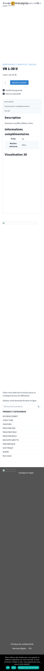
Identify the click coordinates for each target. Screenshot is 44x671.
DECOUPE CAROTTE (11, 440)
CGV (30, 648)
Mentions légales (19, 648)
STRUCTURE (8, 420)
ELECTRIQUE (8, 448)
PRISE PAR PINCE (10, 432)
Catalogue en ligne (26, 473)
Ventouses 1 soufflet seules (19, 64)
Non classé (7, 456)
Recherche (39, 406)
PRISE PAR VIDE (9, 428)
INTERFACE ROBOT (10, 416)
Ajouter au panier (19, 82)
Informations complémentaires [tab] (17, 106)
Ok (8, 668)
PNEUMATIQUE (9, 444)
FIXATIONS (7, 424)
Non (13, 668)
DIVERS (6, 452)
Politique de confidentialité (22, 644)
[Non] (41, 663)
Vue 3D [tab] (7, 111)
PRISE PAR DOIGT (10, 436)
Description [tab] (9, 102)
